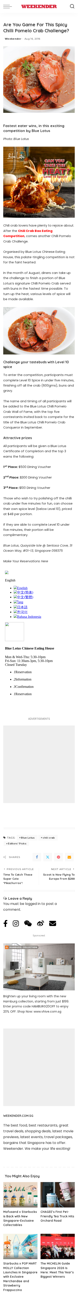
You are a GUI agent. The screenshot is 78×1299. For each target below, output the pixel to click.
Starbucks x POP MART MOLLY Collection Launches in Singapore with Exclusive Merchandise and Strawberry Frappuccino (20, 1276)
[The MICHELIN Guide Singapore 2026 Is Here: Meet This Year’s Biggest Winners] (58, 1246)
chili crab (49, 837)
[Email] (69, 857)
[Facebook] (36, 857)
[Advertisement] (39, 764)
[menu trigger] (8, 6)
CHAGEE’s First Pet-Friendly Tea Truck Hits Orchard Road (57, 1216)
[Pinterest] (58, 857)
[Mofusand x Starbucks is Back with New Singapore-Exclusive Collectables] (20, 1195)
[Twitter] (47, 857)
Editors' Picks (17, 843)
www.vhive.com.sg (47, 1011)
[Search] (72, 6)
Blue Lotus (28, 837)
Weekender (13, 38)
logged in (33, 903)
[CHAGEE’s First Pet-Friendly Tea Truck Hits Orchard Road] (58, 1195)
